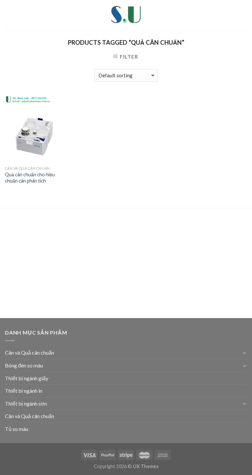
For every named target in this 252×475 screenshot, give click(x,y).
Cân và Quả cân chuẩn (29, 352)
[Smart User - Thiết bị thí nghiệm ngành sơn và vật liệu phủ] (126, 15)
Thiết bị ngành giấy (26, 378)
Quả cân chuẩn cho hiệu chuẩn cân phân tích (30, 178)
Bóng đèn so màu (24, 365)
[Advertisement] (126, 264)
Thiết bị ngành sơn (26, 403)
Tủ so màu (16, 429)
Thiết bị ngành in (23, 391)
